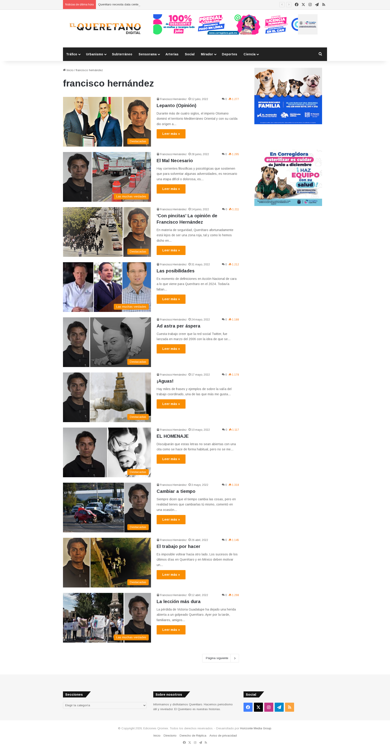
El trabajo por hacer (178, 546)
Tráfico (71, 54)
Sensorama (148, 54)
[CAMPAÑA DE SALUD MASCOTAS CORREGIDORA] (288, 205)
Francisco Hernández (173, 99)
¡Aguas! (165, 381)
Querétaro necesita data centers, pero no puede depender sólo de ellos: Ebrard (151, 4)
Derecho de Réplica (193, 735)
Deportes (229, 54)
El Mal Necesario (175, 160)
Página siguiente (217, 658)
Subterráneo (122, 54)
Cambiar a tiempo (176, 491)
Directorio (170, 735)
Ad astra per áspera (178, 325)
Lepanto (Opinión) (176, 105)
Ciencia (249, 54)
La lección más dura (179, 601)
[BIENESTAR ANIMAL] (288, 123)
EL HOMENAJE (173, 436)
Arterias (172, 54)
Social (190, 54)
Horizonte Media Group (255, 728)
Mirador (207, 54)
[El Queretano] (104, 28)
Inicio (70, 70)
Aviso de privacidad (223, 735)
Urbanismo (94, 54)
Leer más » (171, 134)
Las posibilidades (176, 270)
